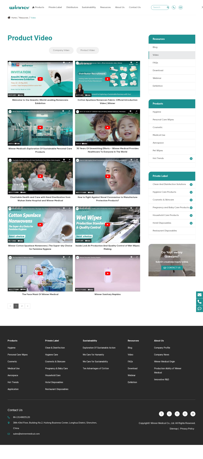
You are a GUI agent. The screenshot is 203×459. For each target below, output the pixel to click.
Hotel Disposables (162, 223)
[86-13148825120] (199, 301)
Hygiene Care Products (164, 192)
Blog (155, 47)
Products (39, 7)
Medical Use (159, 135)
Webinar (157, 78)
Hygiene (157, 112)
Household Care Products (166, 215)
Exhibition (158, 86)
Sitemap (174, 429)
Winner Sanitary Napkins (107, 294)
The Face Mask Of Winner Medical (40, 294)
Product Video (88, 50)
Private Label (55, 7)
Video (33, 18)
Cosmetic (158, 127)
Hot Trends (158, 158)
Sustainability (89, 7)
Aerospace (158, 143)
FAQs (155, 63)
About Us (119, 7)
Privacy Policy (187, 429)
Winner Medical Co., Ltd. (163, 423)
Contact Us (135, 7)
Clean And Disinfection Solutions (169, 184)
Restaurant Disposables (165, 231)
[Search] (168, 7)
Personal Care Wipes (163, 120)
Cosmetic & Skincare (163, 200)
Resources (105, 7)
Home (14, 18)
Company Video (61, 50)
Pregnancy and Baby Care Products (171, 208)
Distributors (72, 7)
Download (158, 70)
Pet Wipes (158, 151)
